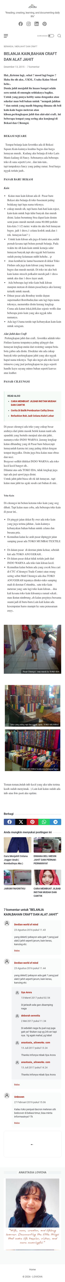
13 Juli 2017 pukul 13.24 (34, 1047)
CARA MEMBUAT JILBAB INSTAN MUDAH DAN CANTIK (47, 892)
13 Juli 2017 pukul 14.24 (34, 1067)
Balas (17, 950)
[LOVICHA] (32, 7)
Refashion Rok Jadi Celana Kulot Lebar (32, 415)
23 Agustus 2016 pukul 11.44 (30, 968)
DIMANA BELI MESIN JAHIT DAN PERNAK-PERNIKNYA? (45, 860)
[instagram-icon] (28, 24)
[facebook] (9, 822)
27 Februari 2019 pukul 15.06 (30, 1102)
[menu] (8, 36)
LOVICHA (37, 1276)
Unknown (19, 1096)
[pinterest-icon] (44, 24)
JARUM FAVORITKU (14, 888)
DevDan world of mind (26, 924)
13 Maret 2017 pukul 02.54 (35, 997)
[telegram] (55, 822)
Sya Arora (26, 992)
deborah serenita (30, 1015)
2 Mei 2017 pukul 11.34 (33, 1021)
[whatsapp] (44, 822)
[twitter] (21, 822)
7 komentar (33, 66)
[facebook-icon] (20, 24)
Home (32, 1269)
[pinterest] (32, 822)
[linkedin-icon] (36, 24)
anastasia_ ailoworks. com (35, 1042)
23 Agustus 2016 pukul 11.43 (30, 929)
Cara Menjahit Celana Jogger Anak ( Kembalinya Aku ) (16, 860)
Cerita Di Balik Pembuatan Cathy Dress (32, 410)
